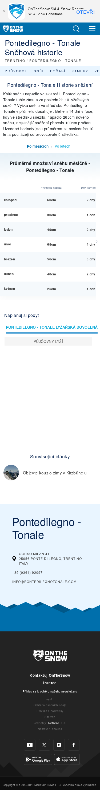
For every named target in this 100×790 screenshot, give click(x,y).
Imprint (50, 699)
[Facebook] (73, 745)
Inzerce (50, 682)
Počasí (57, 71)
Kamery (80, 71)
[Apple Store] (66, 759)
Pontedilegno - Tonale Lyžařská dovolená (52, 327)
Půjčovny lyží (48, 341)
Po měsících (38, 146)
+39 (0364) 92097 (27, 572)
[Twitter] (44, 745)
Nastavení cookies (50, 729)
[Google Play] (38, 759)
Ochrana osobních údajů (50, 705)
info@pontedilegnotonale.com (44, 581)
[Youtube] (29, 745)
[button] (76, 28)
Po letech (62, 146)
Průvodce (16, 71)
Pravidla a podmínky (50, 711)
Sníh (39, 71)
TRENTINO (15, 60)
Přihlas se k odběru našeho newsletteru (50, 691)
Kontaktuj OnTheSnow (50, 675)
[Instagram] (59, 745)
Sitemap (50, 717)
